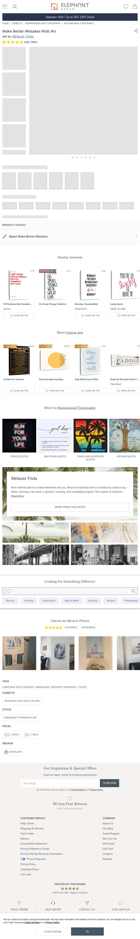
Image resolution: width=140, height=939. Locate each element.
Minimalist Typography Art (20, 717)
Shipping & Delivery (32, 828)
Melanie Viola (23, 36)
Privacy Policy (52, 922)
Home (5, 23)
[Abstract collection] (10, 601)
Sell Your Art (110, 838)
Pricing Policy (28, 864)
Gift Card (108, 848)
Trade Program (111, 833)
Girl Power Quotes (55, 456)
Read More (17, 496)
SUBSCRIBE (109, 783)
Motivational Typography (79, 23)
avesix (6, 309)
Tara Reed (115, 384)
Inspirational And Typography (43, 23)
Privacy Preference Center (35, 848)
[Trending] (28, 601)
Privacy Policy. (96, 790)
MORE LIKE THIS (21, 315)
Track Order (27, 833)
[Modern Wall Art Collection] (111, 601)
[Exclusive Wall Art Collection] (93, 601)
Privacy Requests (36, 859)
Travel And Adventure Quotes (90, 458)
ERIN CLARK (117, 309)
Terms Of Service (78, 790)
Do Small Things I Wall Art (52, 304)
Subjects (17, 23)
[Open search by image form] (7, 591)
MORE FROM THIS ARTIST (70, 507)
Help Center (27, 823)
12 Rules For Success (13, 379)
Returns (24, 838)
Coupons (108, 853)
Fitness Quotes (19, 456)
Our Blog (108, 828)
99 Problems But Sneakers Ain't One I (16, 304)
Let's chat (25, 874)
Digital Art (15, 751)
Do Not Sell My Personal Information (41, 853)
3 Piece (15, 734)
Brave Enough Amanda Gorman (50, 379)
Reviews (107, 859)
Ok (87, 931)
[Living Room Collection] (49, 601)
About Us (108, 823)
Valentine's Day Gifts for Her (22, 700)
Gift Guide (108, 843)
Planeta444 (81, 309)
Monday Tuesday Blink (86, 304)
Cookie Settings (32, 922)
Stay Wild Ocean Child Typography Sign (86, 379)
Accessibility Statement (33, 843)
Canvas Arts (74, 333)
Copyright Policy (29, 869)
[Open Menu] (4, 6)
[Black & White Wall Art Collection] (72, 601)
